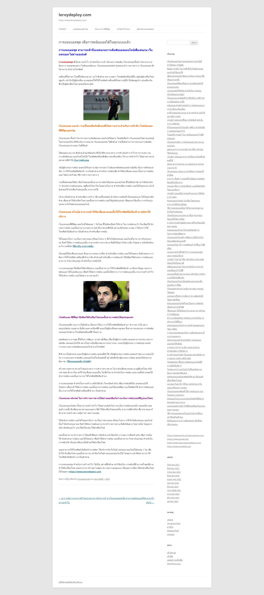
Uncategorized (83, 479)
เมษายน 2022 (173, 483)
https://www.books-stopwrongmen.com (185, 435)
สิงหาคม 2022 (173, 468)
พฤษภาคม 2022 (174, 479)
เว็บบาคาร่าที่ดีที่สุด (102, 29)
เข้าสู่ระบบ (171, 552)
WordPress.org (174, 563)
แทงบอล (170, 534)
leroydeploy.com (75, 14)
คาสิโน (170, 527)
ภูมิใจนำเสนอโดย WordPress (70, 582)
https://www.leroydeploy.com (85, 471)
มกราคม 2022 (173, 494)
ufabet (170, 519)
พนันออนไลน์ (173, 530)
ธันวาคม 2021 (173, 497)
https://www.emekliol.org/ (179, 446)
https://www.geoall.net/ (178, 439)
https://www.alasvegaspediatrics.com (184, 442)
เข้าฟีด (170, 556)
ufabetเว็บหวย (123, 29)
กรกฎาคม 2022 (174, 472)
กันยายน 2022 (173, 464)
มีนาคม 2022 (172, 486)
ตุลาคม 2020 (172, 501)
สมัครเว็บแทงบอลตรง (145, 29)
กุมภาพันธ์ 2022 (174, 490)
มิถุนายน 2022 (173, 475)
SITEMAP (62, 29)
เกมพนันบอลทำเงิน (80, 29)
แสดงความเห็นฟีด (175, 560)
